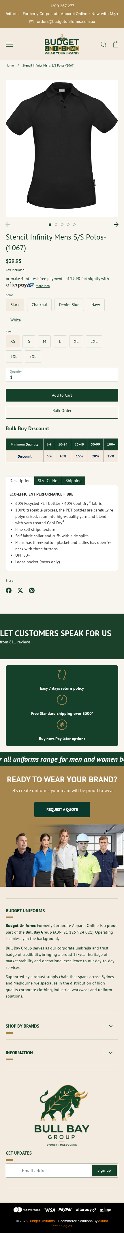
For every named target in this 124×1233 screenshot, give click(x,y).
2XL (94, 341)
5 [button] (74, 224)
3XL (13, 356)
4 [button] (68, 224)
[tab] (20, 480)
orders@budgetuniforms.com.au (66, 21)
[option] (62, 148)
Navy (95, 304)
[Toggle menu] (9, 44)
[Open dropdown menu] (110, 1026)
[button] (9, 14)
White (15, 320)
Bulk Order (62, 410)
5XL (32, 356)
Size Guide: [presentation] (48, 480)
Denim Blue (69, 304)
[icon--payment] (27, 1210)
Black (15, 304)
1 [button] (50, 224)
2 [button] (56, 224)
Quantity (16, 371)
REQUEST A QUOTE (62, 809)
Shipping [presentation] (73, 480)
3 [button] (62, 224)
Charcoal (39, 304)
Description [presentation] (20, 480)
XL (76, 341)
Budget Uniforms (42, 1221)
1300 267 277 (62, 5)
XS (12, 341)
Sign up (104, 1170)
